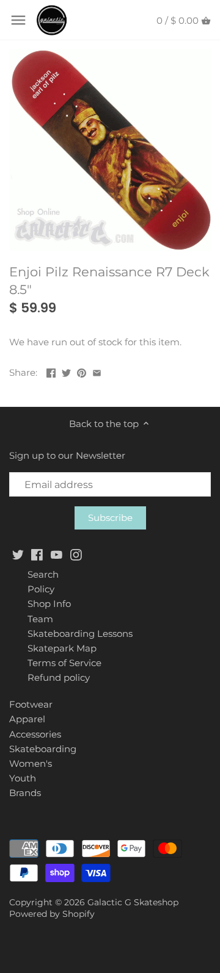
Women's (30, 763)
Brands (25, 793)
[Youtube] (56, 553)
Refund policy (59, 677)
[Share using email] (96, 371)
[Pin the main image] (81, 371)
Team (40, 619)
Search (43, 574)
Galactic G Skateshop (132, 902)
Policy (41, 589)
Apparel (27, 719)
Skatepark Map (62, 648)
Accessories (35, 734)
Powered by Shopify (52, 914)
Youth (22, 778)
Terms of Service (64, 663)
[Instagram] (76, 553)
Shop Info (49, 603)
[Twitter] (18, 553)
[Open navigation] (18, 20)
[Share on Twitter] (66, 371)
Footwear (31, 704)
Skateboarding (42, 749)
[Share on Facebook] (51, 371)
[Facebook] (37, 553)
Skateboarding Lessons (80, 633)
